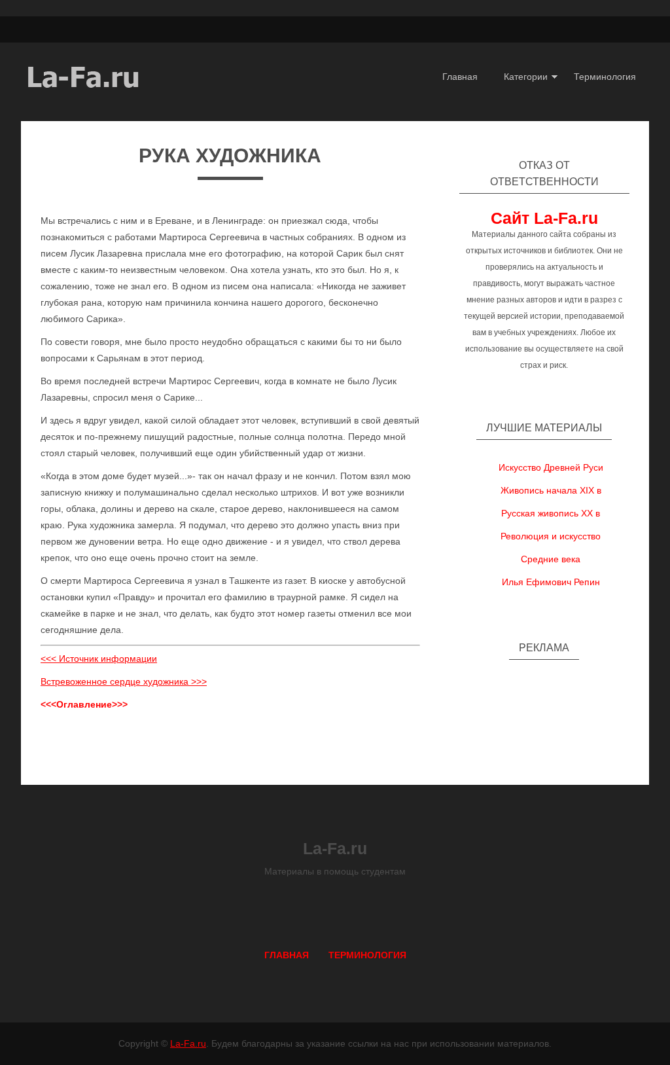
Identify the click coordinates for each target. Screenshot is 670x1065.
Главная (460, 76)
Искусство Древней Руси (551, 467)
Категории (526, 76)
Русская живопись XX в (550, 513)
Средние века (550, 559)
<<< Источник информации (99, 658)
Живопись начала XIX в (551, 490)
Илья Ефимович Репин (551, 582)
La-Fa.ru (188, 1043)
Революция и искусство (551, 536)
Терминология (605, 76)
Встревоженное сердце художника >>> (124, 681)
